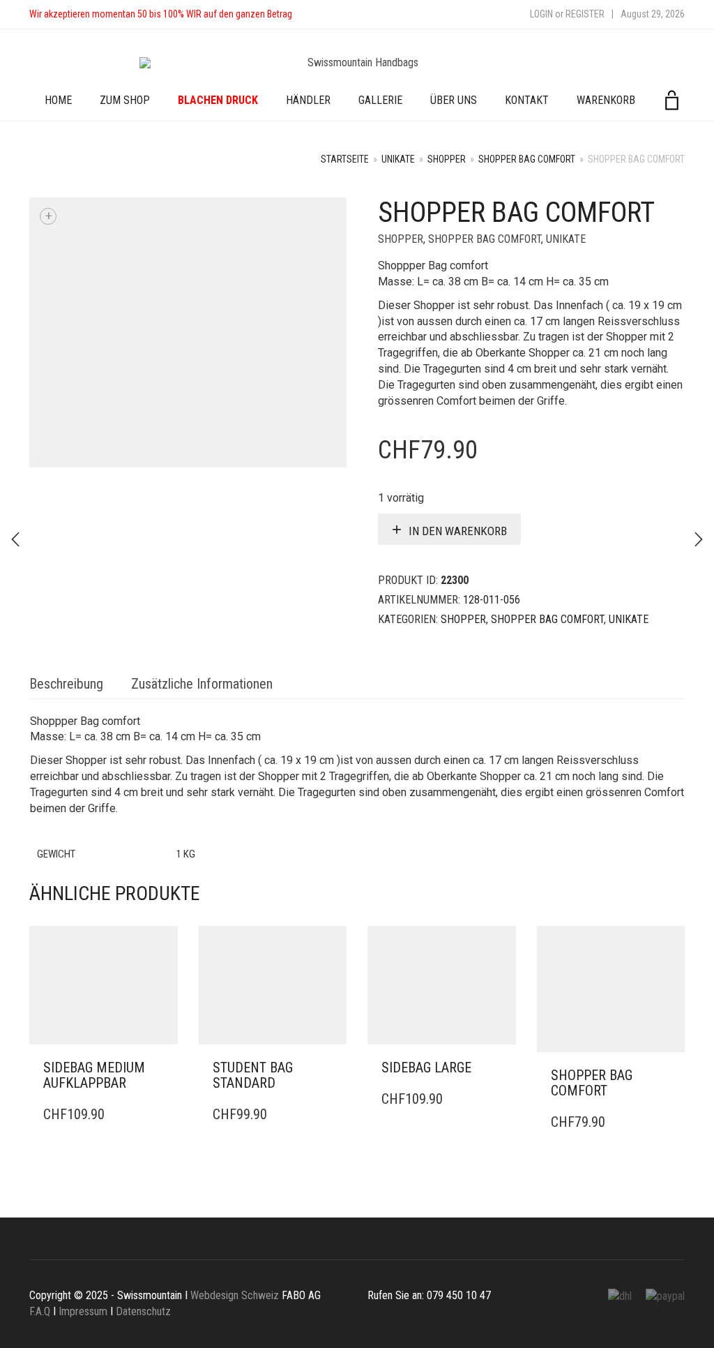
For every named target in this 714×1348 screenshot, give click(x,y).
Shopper (446, 159)
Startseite (345, 159)
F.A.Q (39, 1311)
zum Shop (125, 100)
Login (541, 14)
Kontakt (527, 100)
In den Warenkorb (458, 531)
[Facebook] (316, 14)
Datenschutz (143, 1311)
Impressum (83, 1311)
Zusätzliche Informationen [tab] (202, 683)
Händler (308, 100)
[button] (163, 1068)
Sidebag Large (426, 1067)
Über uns (453, 100)
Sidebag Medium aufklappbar (94, 1075)
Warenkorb (606, 100)
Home (58, 100)
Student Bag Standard (253, 1075)
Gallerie (380, 100)
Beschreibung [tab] (66, 683)
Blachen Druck (218, 100)
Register (585, 14)
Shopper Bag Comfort (526, 159)
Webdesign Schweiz (235, 1295)
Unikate (398, 159)
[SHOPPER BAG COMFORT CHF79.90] (15, 539)
